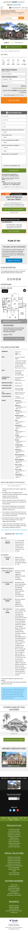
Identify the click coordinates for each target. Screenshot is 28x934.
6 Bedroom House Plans (14, 864)
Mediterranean (14, 838)
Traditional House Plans (13, 51)
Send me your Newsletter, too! (12, 165)
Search (4, 818)
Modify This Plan (14, 260)
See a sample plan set (14, 486)
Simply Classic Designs (14, 890)
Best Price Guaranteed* (19, 88)
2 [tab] (15, 41)
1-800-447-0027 (14, 5)
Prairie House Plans (14, 840)
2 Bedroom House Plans (14, 857)
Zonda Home (14, 912)
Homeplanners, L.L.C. (14, 886)
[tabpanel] (14, 31)
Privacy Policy (20, 186)
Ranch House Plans (14, 841)
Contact (16, 819)
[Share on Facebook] (14, 279)
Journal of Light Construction (14, 911)
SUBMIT (21, 18)
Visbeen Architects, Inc (14, 893)
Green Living (14, 885)
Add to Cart (14, 100)
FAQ (25, 818)
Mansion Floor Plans (14, 869)
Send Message (14, 170)
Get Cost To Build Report (14, 209)
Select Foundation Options (9, 77)
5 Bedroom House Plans (14, 862)
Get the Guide (14, 231)
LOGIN (23, 8)
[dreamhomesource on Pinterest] (18, 810)
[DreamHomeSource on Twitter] (14, 810)
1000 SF (14, 871)
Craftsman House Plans (14, 833)
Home (2, 51)
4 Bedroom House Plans (14, 860)
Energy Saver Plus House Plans (14, 866)
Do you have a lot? (7, 135)
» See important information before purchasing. (14, 530)
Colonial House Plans (14, 829)
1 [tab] (13, 41)
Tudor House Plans (14, 845)
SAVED (13, 8)
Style (6, 51)
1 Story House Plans (14, 872)
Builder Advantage (14, 907)
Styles (9, 818)
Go (18, 798)
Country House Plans (14, 831)
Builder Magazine (14, 909)
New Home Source (14, 905)
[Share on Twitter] (16, 279)
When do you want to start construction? (13, 130)
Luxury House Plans (14, 867)
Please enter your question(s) (10, 154)
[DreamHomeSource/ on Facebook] (10, 810)
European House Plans (14, 834)
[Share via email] (8, 279)
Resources (15, 818)
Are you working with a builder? (10, 140)
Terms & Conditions (14, 13)
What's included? (5, 71)
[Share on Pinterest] (19, 279)
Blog (21, 818)
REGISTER (17, 8)
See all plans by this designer (14, 740)
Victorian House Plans (14, 847)
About (11, 819)
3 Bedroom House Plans (14, 859)
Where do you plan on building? (11, 145)
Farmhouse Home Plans (14, 836)
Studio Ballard (14, 891)
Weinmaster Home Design (14, 895)
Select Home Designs (14, 888)
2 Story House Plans (14, 874)
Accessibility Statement (14, 929)
